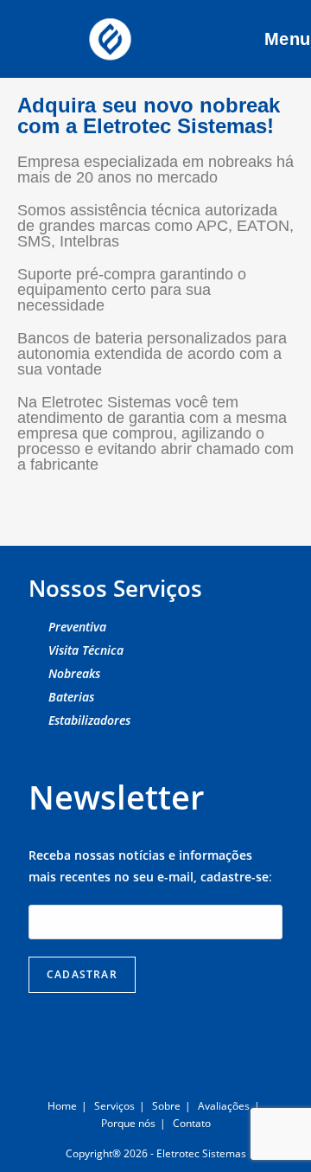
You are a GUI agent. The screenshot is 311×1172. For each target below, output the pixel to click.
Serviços (114, 1105)
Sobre (166, 1105)
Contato (192, 1123)
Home (62, 1105)
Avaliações (224, 1105)
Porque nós (128, 1123)
